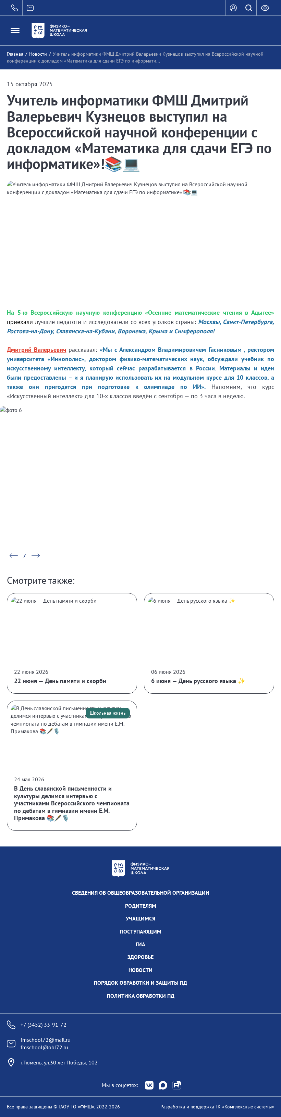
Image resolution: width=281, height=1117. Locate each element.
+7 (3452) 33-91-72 (43, 1024)
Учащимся (140, 918)
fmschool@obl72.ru (44, 1047)
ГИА (140, 944)
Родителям (140, 905)
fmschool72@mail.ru (46, 1039)
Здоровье (140, 956)
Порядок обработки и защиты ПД (140, 982)
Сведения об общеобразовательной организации (140, 892)
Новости (38, 54)
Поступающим (140, 931)
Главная (15, 54)
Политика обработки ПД (140, 995)
